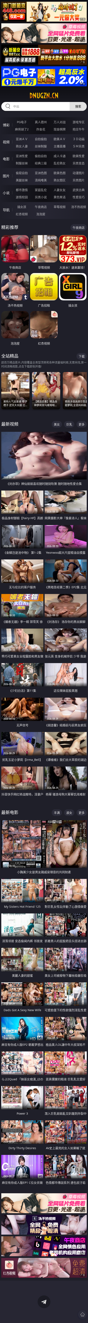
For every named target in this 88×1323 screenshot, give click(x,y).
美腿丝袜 (22, 180)
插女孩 (21, 207)
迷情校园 (22, 197)
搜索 (78, 106)
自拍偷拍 (41, 139)
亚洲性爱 (22, 156)
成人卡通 (60, 156)
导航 (6, 210)
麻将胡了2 (22, 129)
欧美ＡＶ (60, 139)
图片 (6, 176)
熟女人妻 (22, 146)
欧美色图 (60, 173)
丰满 (57, 813)
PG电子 (22, 122)
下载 (82, 356)
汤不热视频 (78, 207)
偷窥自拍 (22, 173)
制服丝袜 (22, 163)
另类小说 (41, 197)
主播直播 (60, 146)
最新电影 (9, 812)
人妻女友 (60, 190)
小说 (6, 193)
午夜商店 (41, 207)
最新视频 (9, 424)
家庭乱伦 (41, 190)
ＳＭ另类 (79, 146)
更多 (82, 424)
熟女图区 (60, 180)
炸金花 (40, 129)
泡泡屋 (40, 214)
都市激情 (22, 190)
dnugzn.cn (44, 95)
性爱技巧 (79, 197)
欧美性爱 (79, 156)
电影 (6, 159)
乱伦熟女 (60, 163)
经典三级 (41, 163)
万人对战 (60, 122)
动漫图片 (79, 173)
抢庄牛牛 (79, 129)
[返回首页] (82, 1314)
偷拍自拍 (41, 156)
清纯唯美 (41, 180)
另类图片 (79, 180)
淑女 (69, 813)
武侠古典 (79, 190)
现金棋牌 (60, 129)
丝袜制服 (41, 146)
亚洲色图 (41, 173)
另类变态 (79, 163)
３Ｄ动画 (79, 139)
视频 (6, 142)
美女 (57, 424)
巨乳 (69, 424)
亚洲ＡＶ (22, 139)
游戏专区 (79, 122)
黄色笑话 (60, 197)
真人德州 (41, 122)
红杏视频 (22, 214)
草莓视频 (60, 207)
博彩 (6, 125)
